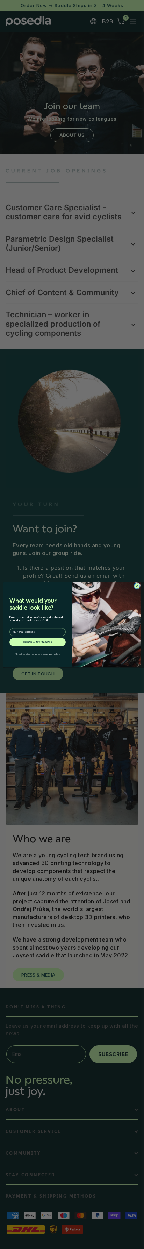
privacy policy (53, 654)
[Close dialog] (136, 586)
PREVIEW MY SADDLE (37, 642)
